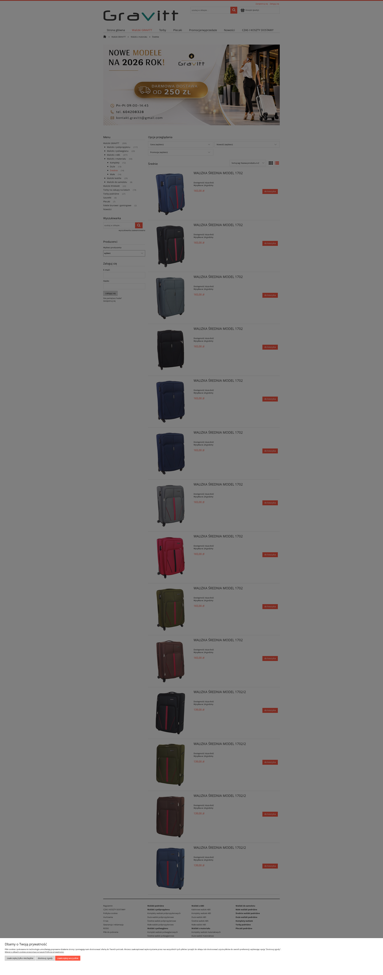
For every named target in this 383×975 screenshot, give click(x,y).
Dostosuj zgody (45, 958)
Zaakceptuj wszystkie (67, 958)
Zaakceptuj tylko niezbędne (20, 958)
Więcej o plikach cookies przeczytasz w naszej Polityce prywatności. (34, 952)
